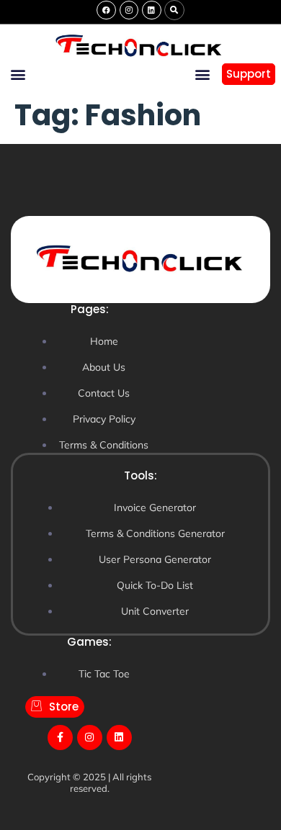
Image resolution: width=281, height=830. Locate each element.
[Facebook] (106, 10)
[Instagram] (129, 10)
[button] (174, 10)
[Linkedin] (151, 10)
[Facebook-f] (60, 737)
